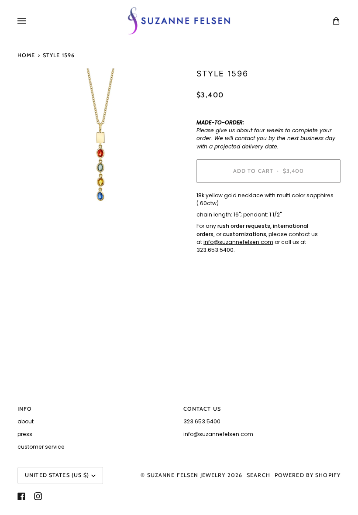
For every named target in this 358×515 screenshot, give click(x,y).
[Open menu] (30, 21)
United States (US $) (57, 475)
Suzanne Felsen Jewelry (186, 475)
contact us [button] (202, 408)
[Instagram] (38, 496)
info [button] (24, 408)
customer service (41, 446)
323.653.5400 (201, 421)
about (25, 421)
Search (258, 475)
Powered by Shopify (308, 475)
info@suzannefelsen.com (238, 242)
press (24, 434)
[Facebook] (21, 496)
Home (26, 55)
